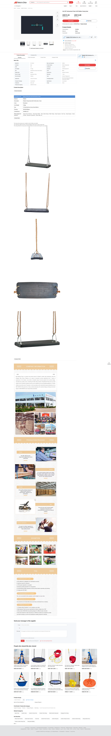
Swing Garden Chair (86, 718)
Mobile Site (80, 727)
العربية (62, 728)
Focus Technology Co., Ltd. (48, 731)
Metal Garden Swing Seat (53, 713)
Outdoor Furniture (24, 8)
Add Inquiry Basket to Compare (37, 48)
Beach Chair (17, 713)
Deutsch (53, 728)
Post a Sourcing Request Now (46, 640)
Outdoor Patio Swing (43, 713)
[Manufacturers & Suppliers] (20, 2)
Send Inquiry (70, 20)
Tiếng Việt (82, 728)
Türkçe (78, 728)
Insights (84, 727)
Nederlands (57, 728)
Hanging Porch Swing (65, 713)
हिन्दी (71, 728)
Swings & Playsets (38, 702)
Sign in (96, 3)
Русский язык (45, 728)
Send (23, 640)
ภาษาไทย (74, 728)
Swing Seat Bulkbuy (31, 721)
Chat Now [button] (89, 20)
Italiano (50, 728)
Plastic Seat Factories (19, 718)
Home (15, 8)
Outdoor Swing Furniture (65, 718)
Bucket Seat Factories (29, 718)
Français (40, 728)
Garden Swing (30, 8)
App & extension (83, 5)
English (28, 728)
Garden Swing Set (55, 718)
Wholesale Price (57, 727)
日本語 (68, 728)
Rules (96, 5)
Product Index (75, 727)
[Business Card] (95, 60)
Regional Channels (69, 727)
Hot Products (27, 727)
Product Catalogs (30, 699)
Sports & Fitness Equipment (19, 702)
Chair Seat (37, 718)
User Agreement (61, 731)
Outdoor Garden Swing (76, 718)
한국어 (65, 728)
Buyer (71, 5)
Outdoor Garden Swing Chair (20, 721)
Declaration (67, 731)
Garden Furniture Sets (33, 713)
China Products (32, 727)
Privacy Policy (72, 731)
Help (76, 5)
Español (32, 728)
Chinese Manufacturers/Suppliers (42, 727)
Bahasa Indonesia (87, 728)
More (15, 723)
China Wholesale (50, 727)
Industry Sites (63, 727)
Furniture (18, 8)
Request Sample (84, 23)
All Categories (17, 5)
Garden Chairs (24, 713)
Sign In (64, 49)
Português (36, 728)
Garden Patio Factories (45, 718)
